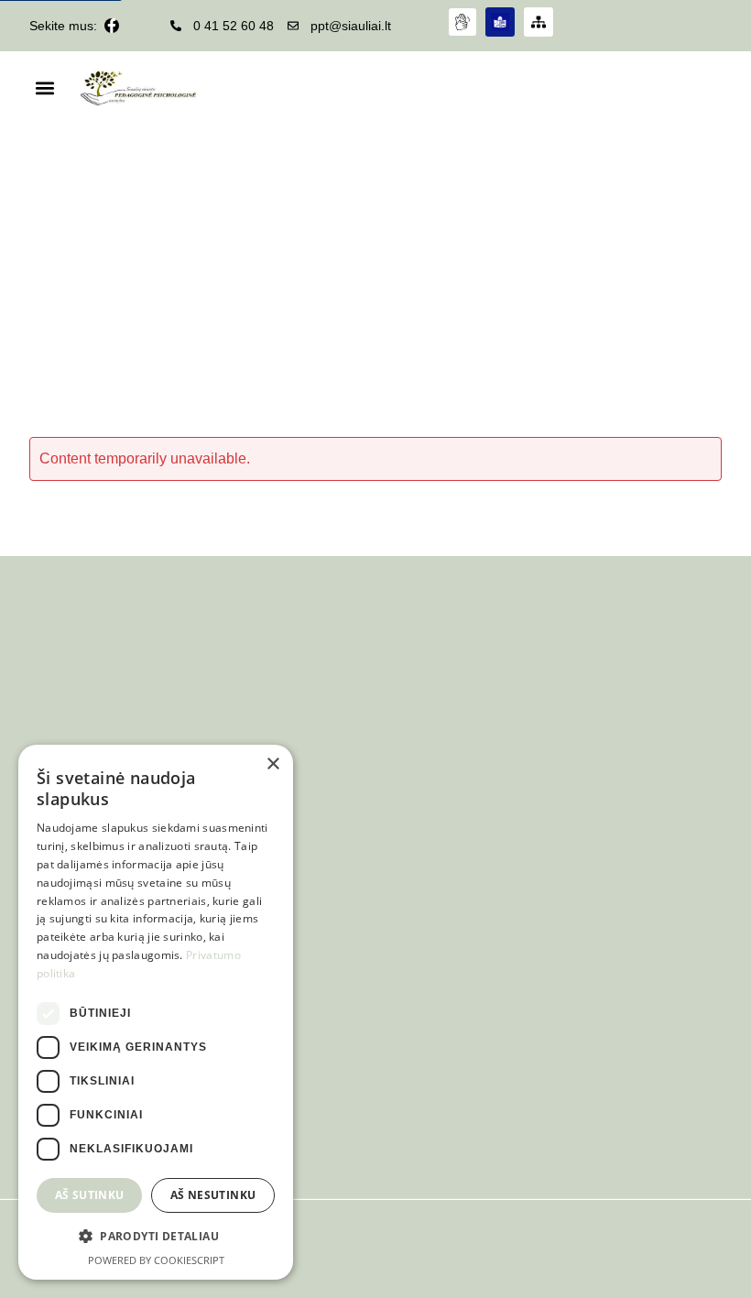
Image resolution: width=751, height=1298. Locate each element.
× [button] (272, 764)
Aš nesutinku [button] (213, 1195)
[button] (44, 88)
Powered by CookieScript (156, 1260)
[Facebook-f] (111, 25)
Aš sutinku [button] (90, 1195)
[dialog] (155, 1012)
